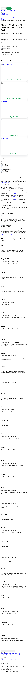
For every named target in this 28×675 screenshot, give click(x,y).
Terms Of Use (8, 659)
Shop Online (9, 17)
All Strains (3, 156)
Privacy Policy (14, 659)
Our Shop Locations (5, 35)
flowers (15, 199)
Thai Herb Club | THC (5, 10)
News (4, 654)
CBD (14, 196)
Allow (9, 8)
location (18, 202)
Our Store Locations (5, 19)
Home (2, 17)
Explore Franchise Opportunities (7, 234)
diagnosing (3, 196)
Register (6, 13)
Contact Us (3, 659)
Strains (4, 17)
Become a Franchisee (18, 17)
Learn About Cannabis (13, 653)
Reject (3, 8)
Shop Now (11, 35)
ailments (15, 193)
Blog (13, 17)
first (22, 204)
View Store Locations (5, 224)
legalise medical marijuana (6, 182)
